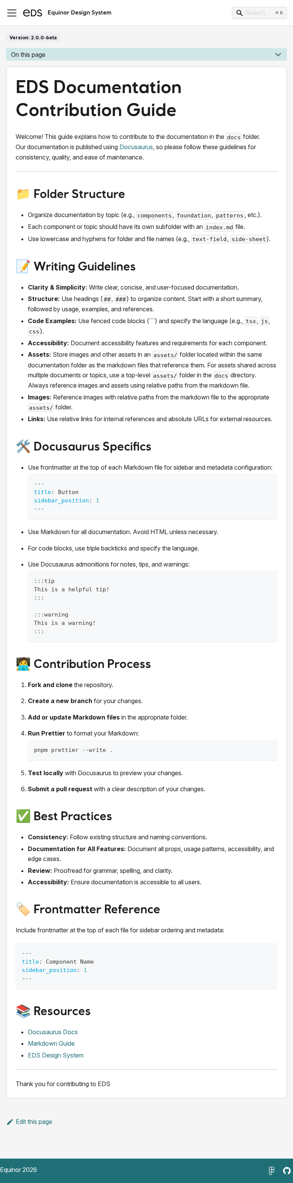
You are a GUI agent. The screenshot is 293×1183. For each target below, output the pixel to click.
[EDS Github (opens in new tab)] (287, 1171)
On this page (28, 54)
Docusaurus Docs (53, 1032)
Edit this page (34, 1121)
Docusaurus (136, 147)
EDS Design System (56, 1055)
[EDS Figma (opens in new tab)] (272, 1171)
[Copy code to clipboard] (268, 482)
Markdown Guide (51, 1043)
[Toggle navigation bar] (12, 13)
